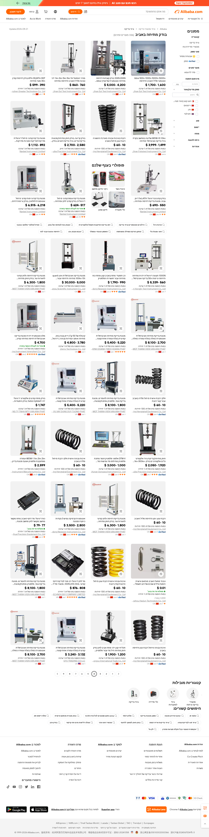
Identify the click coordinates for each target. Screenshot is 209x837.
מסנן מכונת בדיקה (148, 716)
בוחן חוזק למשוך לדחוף (130, 722)
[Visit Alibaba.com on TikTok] (8, 787)
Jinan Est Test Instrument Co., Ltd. (149, 91)
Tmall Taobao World (89, 823)
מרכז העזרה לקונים (72, 751)
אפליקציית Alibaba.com (63, 809)
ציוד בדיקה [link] (129, 29)
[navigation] (185, 352)
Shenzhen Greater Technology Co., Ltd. (27, 91)
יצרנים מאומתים (114, 751)
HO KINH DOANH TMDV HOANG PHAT (108, 349)
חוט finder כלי (156, 232)
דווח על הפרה (75, 780)
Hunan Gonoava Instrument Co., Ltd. (108, 471)
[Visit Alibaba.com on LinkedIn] (32, 787)
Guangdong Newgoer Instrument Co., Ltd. (108, 289)
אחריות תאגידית (195, 762)
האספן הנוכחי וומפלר (99, 232)
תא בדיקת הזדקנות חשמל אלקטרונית (94, 225)
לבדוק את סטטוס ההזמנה (29, 762)
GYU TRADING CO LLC (74, 661)
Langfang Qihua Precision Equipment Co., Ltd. (27, 534)
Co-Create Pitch (195, 756)
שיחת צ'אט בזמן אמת (71, 756)
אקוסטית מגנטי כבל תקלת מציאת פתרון (179, 729)
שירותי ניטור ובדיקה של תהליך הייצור (146, 774)
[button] (85, 11)
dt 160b (193, 716)
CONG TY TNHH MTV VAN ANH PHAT (27, 411)
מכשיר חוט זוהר (105, 722)
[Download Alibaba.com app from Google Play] (16, 809)
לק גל (151, 729)
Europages (149, 823)
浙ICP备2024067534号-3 (183, 832)
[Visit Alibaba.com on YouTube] (14, 787)
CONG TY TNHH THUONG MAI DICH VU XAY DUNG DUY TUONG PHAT (68, 411)
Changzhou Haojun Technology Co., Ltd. (148, 601)
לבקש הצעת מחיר (114, 756)
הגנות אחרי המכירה (153, 768)
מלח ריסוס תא (40, 716)
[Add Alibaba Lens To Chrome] (156, 809)
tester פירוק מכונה (173, 716)
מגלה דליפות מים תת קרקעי (78, 722)
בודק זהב (53, 722)
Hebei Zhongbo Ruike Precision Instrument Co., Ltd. (68, 151)
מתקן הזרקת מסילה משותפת (129, 232)
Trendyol (137, 823)
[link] (205, 808)
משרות (200, 768)
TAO (128, 823)
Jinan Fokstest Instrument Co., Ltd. (149, 151)
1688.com (73, 823)
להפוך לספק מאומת (31, 768)
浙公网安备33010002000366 (154, 832)
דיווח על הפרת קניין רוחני (70, 774)
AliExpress (61, 823)
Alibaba (163, 29)
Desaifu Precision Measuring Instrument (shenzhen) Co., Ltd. (27, 351)
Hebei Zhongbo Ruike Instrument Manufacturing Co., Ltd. (27, 471)
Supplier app (108, 809)
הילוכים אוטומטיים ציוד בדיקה (131, 225)
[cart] (45, 12)
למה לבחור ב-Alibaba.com (191, 751)
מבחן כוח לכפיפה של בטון (59, 225)
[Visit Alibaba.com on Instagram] (20, 787)
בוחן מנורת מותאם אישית (65, 716)
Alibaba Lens (186, 809)
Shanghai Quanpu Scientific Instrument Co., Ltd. (68, 289)
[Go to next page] (57, 674)
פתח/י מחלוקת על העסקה (69, 762)
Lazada (104, 823)
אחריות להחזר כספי (153, 756)
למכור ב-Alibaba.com (31, 751)
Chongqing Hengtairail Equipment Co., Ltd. (108, 151)
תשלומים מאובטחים (153, 751)
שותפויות (36, 774)
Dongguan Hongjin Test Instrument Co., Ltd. (148, 289)
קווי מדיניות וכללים (154, 780)
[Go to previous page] (118, 674)
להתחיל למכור (34, 756)
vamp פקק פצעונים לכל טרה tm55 (99, 716)
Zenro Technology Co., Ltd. (72, 349)
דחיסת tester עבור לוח (49, 232)
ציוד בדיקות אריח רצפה (159, 722)
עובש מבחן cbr (74, 232)
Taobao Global (117, 823)
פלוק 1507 (127, 716)
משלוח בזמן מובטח (153, 762)
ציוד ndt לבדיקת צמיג (187, 722)
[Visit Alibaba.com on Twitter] (26, 787)
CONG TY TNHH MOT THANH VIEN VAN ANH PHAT (27, 289)
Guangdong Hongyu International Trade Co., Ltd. (108, 661)
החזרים (77, 768)
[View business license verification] (132, 832)
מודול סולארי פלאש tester (28, 225)
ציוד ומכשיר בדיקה (147, 29)
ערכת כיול (157, 225)
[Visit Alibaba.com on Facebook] (39, 787)
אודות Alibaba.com (193, 744)
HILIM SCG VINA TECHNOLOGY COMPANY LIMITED (68, 594)
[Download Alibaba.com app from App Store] (39, 809)
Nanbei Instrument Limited (32, 151)
